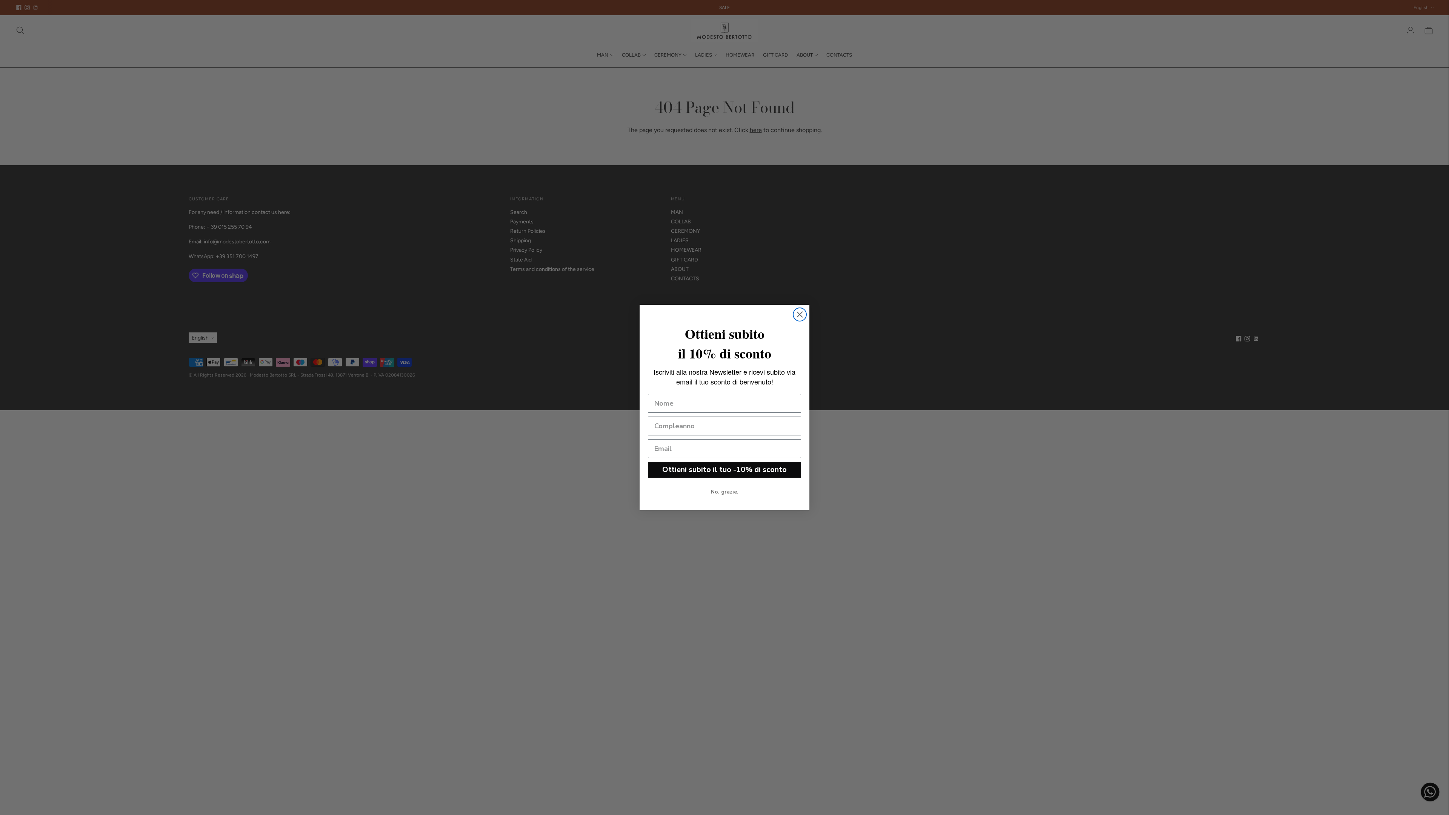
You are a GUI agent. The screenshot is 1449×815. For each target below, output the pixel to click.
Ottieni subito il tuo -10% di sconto (724, 469)
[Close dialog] (799, 314)
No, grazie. (724, 491)
